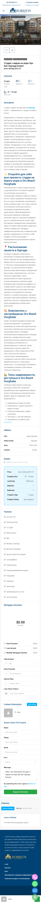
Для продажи (8, 59)
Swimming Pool (11, 522)
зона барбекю (11, 560)
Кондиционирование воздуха (17, 570)
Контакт (8, 868)
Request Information (20, 792)
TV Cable (9, 528)
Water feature (11, 533)
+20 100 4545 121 (11, 2)
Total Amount (9, 659)
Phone (6, 738)
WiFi (7, 538)
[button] (20, 29)
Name (6, 728)
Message (7, 767)
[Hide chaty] (35, 897)
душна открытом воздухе (16, 554)
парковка (9, 581)
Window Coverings (13, 544)
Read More (8, 422)
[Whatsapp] (35, 884)
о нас (6, 864)
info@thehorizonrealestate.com (11, 5)
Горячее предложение (20, 59)
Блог (6, 871)
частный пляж (11, 597)
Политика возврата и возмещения (17, 878)
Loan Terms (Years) (11, 689)
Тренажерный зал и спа (15, 592)
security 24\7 (11, 517)
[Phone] (35, 877)
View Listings (32, 704)
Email (6, 748)
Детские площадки (13, 549)
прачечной (10, 586)
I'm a (5, 758)
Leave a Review (7, 808)
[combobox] (20, 762)
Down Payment (9, 669)
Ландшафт (10, 576)
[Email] (35, 891)
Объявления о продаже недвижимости (19, 875)
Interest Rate (8, 679)
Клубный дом (11, 565)
